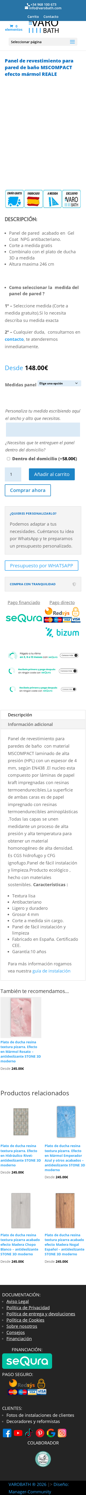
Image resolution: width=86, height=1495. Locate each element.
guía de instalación (52, 971)
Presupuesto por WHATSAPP (41, 565)
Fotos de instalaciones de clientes (40, 1415)
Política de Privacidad (28, 1307)
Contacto (51, 17)
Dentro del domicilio (44, 458)
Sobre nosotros (21, 1326)
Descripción (20, 715)
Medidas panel (21, 385)
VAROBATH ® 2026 (27, 1484)
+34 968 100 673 (43, 4)
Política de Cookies (25, 1320)
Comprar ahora (28, 490)
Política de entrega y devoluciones (40, 1314)
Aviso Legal (17, 1301)
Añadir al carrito (52, 474)
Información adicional (30, 724)
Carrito (33, 17)
